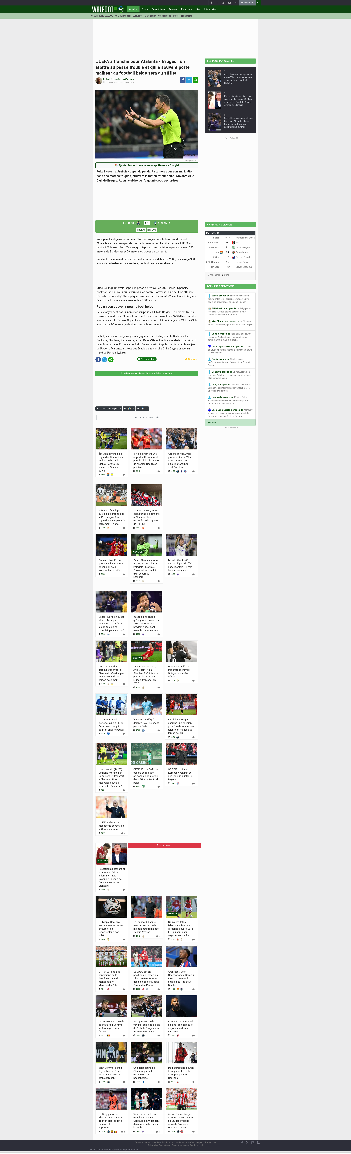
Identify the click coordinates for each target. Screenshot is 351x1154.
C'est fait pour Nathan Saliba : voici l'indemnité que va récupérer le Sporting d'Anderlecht (229, 387)
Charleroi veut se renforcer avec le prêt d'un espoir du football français (229, 362)
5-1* (227, 247)
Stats (176, 16)
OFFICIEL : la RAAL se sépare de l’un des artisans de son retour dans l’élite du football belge (145, 776)
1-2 (227, 252)
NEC (237, 242)
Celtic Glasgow (242, 247)
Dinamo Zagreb (242, 257)
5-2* (227, 237)
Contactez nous (142, 1142)
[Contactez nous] (229, 2)
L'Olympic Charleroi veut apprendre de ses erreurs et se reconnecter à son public (111, 929)
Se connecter (247, 2)
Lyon (217, 252)
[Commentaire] (124, 474)
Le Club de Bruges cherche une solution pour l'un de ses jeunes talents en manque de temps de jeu (181, 726)
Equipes (173, 9)
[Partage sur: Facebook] (183, 80)
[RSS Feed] (236, 2)
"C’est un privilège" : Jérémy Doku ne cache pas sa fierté (146, 723)
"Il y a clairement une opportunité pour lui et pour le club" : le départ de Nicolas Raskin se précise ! (146, 460)
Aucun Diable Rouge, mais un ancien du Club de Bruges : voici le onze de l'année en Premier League (181, 1121)
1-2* (227, 267)
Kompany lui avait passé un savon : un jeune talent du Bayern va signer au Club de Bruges (230, 413)
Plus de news (147, 417)
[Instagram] (223, 2)
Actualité (133, 9)
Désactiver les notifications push (187, 1145)
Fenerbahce (241, 252)
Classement (164, 16)
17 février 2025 (111, 82)
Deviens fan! (124, 16)
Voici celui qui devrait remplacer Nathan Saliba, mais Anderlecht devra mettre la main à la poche (146, 1121)
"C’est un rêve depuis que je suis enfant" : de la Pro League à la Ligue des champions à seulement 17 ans (112, 517)
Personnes (186, 9)
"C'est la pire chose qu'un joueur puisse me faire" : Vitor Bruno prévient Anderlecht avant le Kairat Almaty (146, 623)
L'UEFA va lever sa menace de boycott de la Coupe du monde (111, 826)
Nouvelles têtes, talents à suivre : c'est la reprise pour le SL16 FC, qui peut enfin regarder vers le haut (180, 929)
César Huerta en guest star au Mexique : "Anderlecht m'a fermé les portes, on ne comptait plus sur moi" (111, 623)
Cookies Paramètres (160, 1145)
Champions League (109, 408)
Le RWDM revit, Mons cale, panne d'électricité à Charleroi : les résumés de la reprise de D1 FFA (146, 517)
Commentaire (128, 82)
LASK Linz (214, 247)
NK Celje (215, 267)
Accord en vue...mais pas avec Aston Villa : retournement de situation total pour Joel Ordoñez (180, 460)
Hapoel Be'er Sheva (245, 237)
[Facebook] (211, 2)
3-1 (227, 257)
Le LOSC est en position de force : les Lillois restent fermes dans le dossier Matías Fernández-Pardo (146, 978)
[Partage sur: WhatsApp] (195, 80)
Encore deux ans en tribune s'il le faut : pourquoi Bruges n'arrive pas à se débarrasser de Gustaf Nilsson (228, 298)
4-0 (227, 262)
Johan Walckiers (126, 79)
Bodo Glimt (214, 242)
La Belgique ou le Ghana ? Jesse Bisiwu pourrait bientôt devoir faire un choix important (111, 1121)
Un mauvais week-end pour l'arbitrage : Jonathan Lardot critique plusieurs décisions (229, 375)
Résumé (152, 229)
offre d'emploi (196, 1142)
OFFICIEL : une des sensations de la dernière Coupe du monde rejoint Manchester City (109, 978)
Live (198, 9)
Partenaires (210, 1142)
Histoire (156, 1142)
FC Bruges (130, 223)
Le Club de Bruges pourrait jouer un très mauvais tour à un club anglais (230, 349)
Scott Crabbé (111, 79)
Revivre (141, 229)
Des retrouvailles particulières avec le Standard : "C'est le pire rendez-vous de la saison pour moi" (111, 673)
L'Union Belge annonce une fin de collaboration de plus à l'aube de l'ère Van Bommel (228, 400)
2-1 (147, 223)
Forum (145, 9)
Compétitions (158, 9)
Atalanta (163, 223)
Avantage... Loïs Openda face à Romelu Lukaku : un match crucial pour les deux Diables (181, 978)
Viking (216, 257)
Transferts (186, 16)
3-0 (227, 242)
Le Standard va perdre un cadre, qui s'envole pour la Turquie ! (230, 324)
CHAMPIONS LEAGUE (102, 16)
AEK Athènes (213, 262)
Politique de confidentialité (174, 1142)
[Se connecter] (97, 408)
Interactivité (210, 9)
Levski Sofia (241, 262)
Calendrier (150, 16)
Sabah (216, 237)
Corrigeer (193, 359)
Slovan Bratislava (243, 267)
